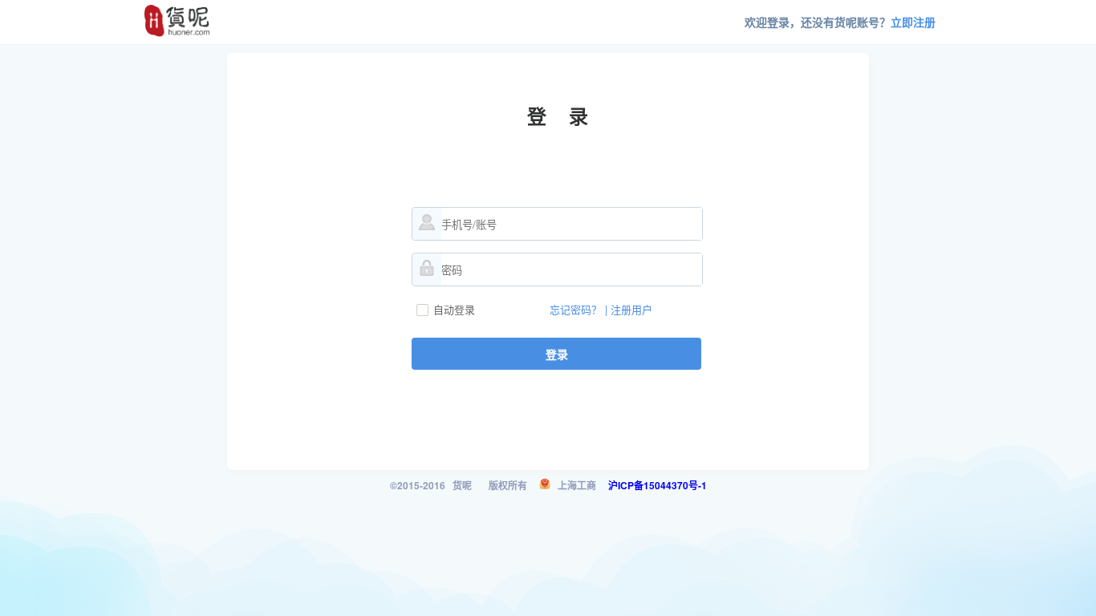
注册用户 (631, 309)
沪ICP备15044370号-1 (657, 485)
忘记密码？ (576, 309)
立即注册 (913, 22)
